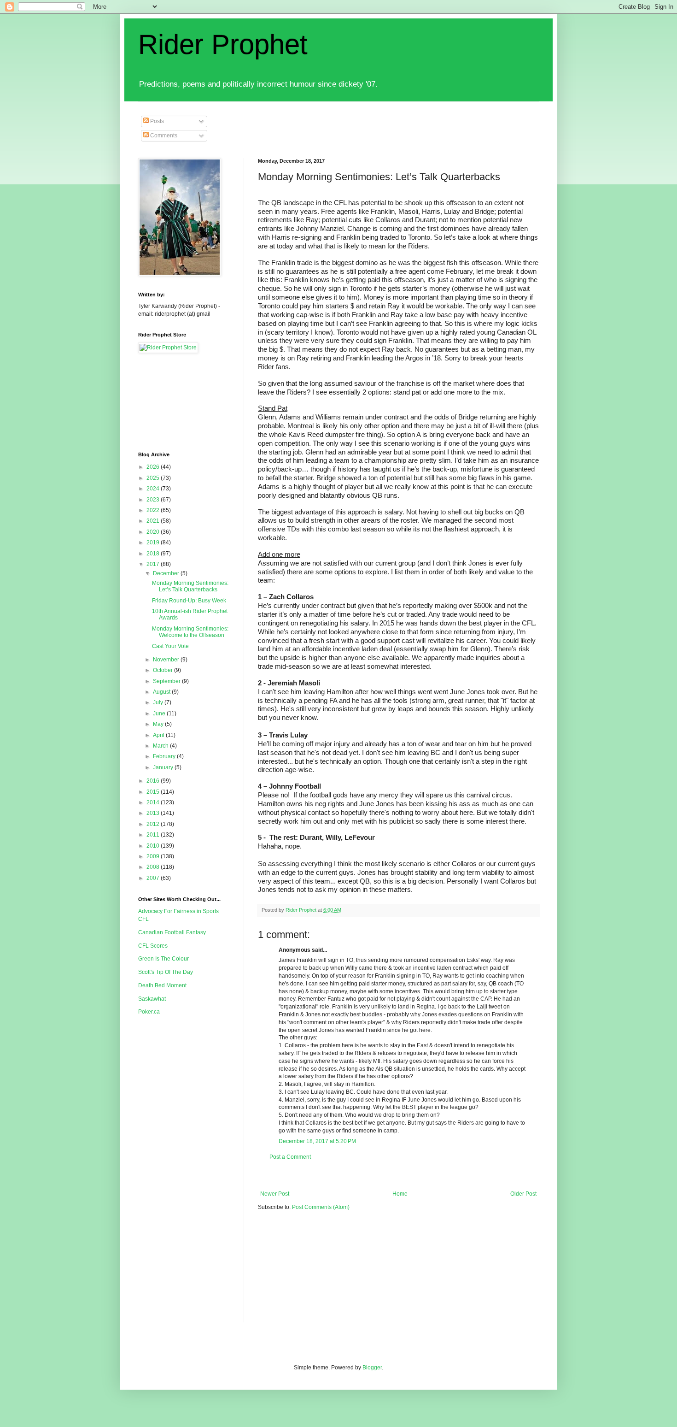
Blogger (372, 1367)
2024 (153, 488)
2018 (153, 553)
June (160, 713)
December (167, 573)
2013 (153, 813)
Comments (163, 135)
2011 (153, 834)
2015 (153, 792)
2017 (153, 564)
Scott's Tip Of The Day (165, 972)
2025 (153, 478)
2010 (153, 846)
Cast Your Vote (170, 646)
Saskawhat (152, 999)
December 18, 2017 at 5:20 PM (317, 1141)
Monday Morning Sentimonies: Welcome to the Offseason (190, 631)
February (165, 756)
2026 (153, 467)
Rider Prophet (223, 44)
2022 (153, 510)
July (158, 702)
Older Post (523, 1194)
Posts (156, 121)
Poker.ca (149, 1011)
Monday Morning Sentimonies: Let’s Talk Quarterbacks (190, 586)
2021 (153, 521)
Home (400, 1194)
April (159, 735)
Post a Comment (290, 1157)
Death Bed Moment (162, 985)
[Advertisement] (425, 1175)
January (164, 767)
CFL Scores (153, 946)
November (167, 659)
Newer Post (274, 1194)
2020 (153, 532)
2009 (153, 856)
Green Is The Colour (163, 958)
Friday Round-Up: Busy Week (189, 600)
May (159, 724)
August (162, 692)
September (167, 681)
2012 (153, 824)
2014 (153, 802)
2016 (153, 781)
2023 (153, 499)
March (161, 746)
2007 (153, 878)
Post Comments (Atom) (321, 1207)
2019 (153, 542)
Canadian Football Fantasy (172, 932)
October (163, 670)
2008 (153, 867)
